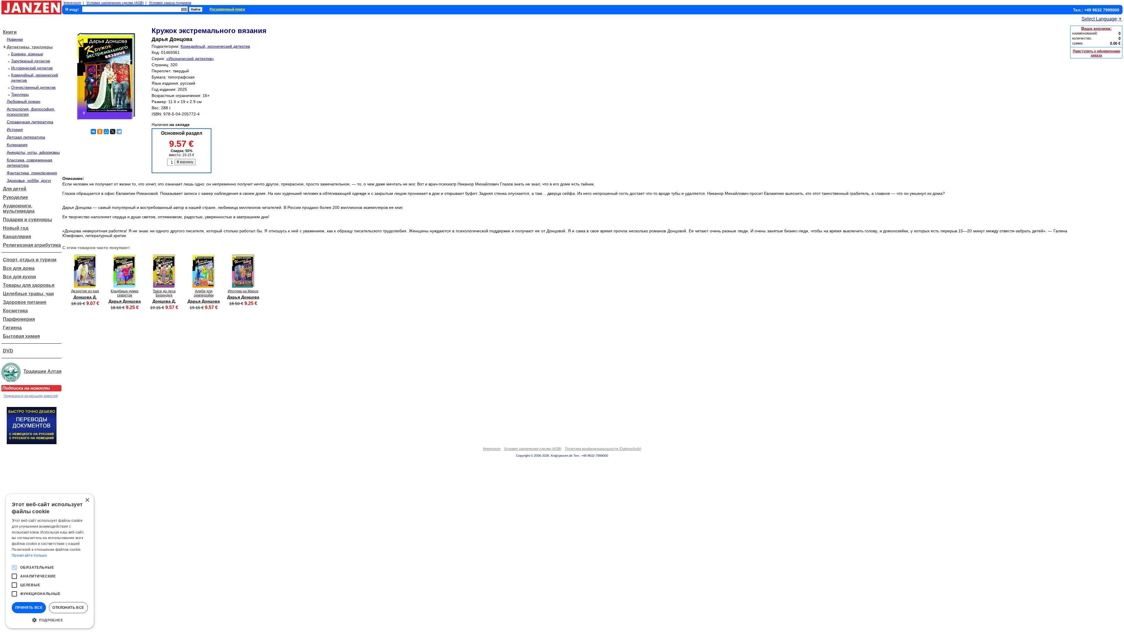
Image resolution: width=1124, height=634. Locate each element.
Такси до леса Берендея (164, 293)
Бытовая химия (21, 336)
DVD (8, 350)
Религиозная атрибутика (32, 245)
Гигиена (12, 327)
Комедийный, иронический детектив (215, 46)
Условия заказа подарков (170, 3)
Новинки (15, 39)
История (15, 129)
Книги (10, 32)
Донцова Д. (85, 297)
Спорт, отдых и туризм (29, 259)
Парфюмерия (19, 319)
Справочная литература (30, 122)
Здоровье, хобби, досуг (29, 180)
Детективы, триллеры (30, 47)
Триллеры (20, 94)
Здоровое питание (25, 302)
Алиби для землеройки (204, 293)
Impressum (72, 3)
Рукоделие (15, 197)
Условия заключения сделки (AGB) (115, 3)
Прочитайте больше (29, 555)
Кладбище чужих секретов (124, 293)
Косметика (15, 310)
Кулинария (17, 144)
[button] (50, 619)
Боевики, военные (27, 54)
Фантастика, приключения (32, 173)
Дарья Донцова (125, 301)
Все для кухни (19, 276)
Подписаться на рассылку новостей (31, 396)
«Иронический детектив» (190, 58)
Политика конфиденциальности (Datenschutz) (603, 449)
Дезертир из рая (85, 291)
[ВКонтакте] (93, 131)
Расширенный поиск (227, 9)
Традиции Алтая (42, 371)
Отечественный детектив (33, 87)
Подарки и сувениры (27, 219)
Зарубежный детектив (30, 61)
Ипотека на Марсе (243, 291)
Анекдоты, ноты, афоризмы (33, 152)
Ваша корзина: (1096, 28)
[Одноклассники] (99, 131)
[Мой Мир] (106, 131)
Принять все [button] (28, 608)
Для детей (14, 188)
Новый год (15, 228)
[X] (112, 131)
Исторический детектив (32, 68)
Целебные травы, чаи (28, 293)
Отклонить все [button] (68, 608)
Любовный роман (23, 101)
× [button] (87, 500)
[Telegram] (119, 131)
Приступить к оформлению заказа (1096, 53)
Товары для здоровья (28, 285)
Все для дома (19, 268)
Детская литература (26, 137)
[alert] (50, 561)
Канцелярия (17, 236)
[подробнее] (85, 286)
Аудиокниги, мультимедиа (19, 208)
